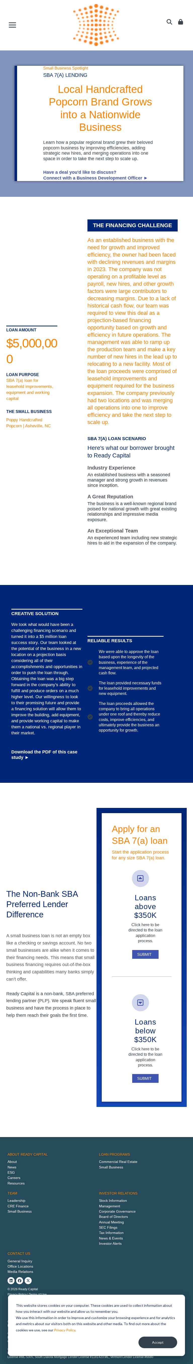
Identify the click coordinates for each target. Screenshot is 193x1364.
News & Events (111, 1238)
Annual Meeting (111, 1222)
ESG (11, 1172)
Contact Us (19, 1254)
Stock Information (113, 1201)
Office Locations (20, 1266)
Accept (158, 1342)
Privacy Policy (64, 1330)
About (12, 1162)
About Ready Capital (28, 1154)
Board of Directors (113, 1217)
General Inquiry (20, 1261)
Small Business (111, 1167)
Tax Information (111, 1233)
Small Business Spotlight (65, 68)
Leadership (16, 1201)
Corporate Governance (117, 1211)
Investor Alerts (110, 1243)
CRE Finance (18, 1206)
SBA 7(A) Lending (65, 75)
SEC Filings (108, 1227)
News (12, 1167)
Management (109, 1206)
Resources (16, 1183)
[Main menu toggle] (12, 25)
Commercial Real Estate (118, 1162)
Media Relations (20, 1272)
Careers (14, 1178)
